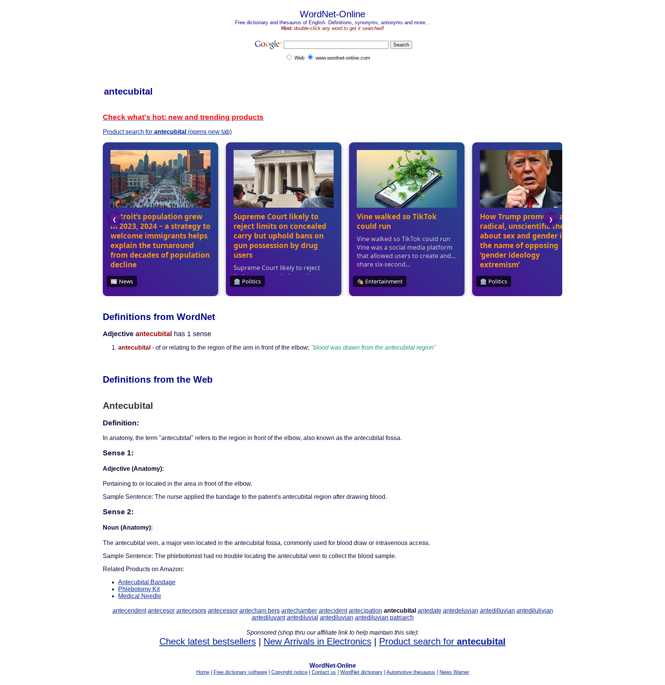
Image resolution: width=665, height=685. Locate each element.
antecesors (191, 610)
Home (202, 672)
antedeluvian (460, 610)
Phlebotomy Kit (139, 589)
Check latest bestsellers (207, 641)
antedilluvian (497, 610)
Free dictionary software (240, 672)
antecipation (365, 610)
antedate (429, 610)
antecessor (223, 610)
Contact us (324, 672)
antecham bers (259, 610)
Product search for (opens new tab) (167, 131)
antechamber (299, 610)
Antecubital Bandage (146, 582)
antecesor (161, 610)
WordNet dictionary (361, 672)
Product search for (442, 641)
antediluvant (268, 617)
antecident (333, 610)
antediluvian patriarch (384, 617)
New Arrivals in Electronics (317, 641)
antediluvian (336, 617)
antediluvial (302, 617)
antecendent (129, 610)
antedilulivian (534, 610)
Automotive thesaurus (410, 672)
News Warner (454, 672)
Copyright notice (289, 672)
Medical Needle (139, 596)
